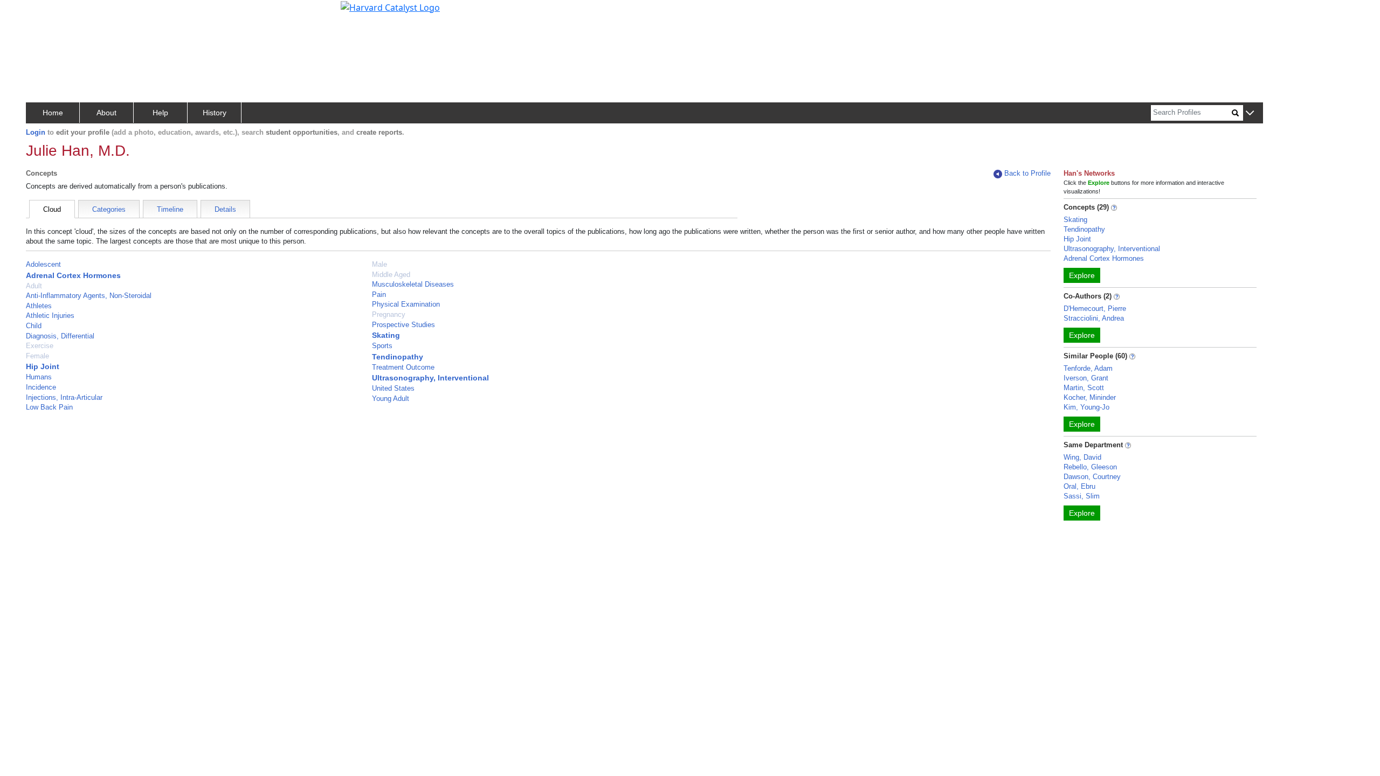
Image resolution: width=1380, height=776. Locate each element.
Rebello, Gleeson (1090, 467)
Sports (382, 346)
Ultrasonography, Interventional (430, 377)
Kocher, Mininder (1090, 397)
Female (37, 356)
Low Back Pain (49, 407)
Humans (39, 377)
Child (34, 326)
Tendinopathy (397, 356)
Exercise (39, 346)
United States (393, 388)
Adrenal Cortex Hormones (73, 275)
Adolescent (43, 264)
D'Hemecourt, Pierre (1095, 308)
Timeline (170, 209)
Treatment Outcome (403, 367)
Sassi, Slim (1082, 496)
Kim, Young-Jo (1086, 407)
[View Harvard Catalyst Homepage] (390, 6)
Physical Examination (406, 304)
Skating (386, 335)
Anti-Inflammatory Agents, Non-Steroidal (88, 296)
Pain (379, 294)
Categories (109, 209)
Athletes (39, 306)
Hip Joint (42, 366)
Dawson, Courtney (1092, 477)
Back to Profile (1027, 173)
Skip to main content (45, 13)
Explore (1082, 275)
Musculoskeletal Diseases (413, 284)
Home (53, 112)
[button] (1250, 113)
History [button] (214, 112)
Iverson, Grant (1086, 378)
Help (160, 112)
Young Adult (390, 398)
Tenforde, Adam (1088, 368)
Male (379, 264)
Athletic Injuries (50, 315)
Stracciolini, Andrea (1094, 318)
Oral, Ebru (1079, 486)
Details (225, 209)
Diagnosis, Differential (60, 336)
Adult (34, 286)
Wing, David (1082, 457)
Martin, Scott (1084, 388)
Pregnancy (388, 314)
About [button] (106, 112)
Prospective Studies (403, 325)
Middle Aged (391, 275)
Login (35, 132)
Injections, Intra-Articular (64, 397)
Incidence (41, 387)
